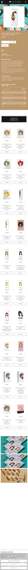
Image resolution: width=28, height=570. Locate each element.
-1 (11, 42)
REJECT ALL (14, 567)
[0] (18, 2)
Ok (14, 564)
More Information (14, 560)
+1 (14, 42)
